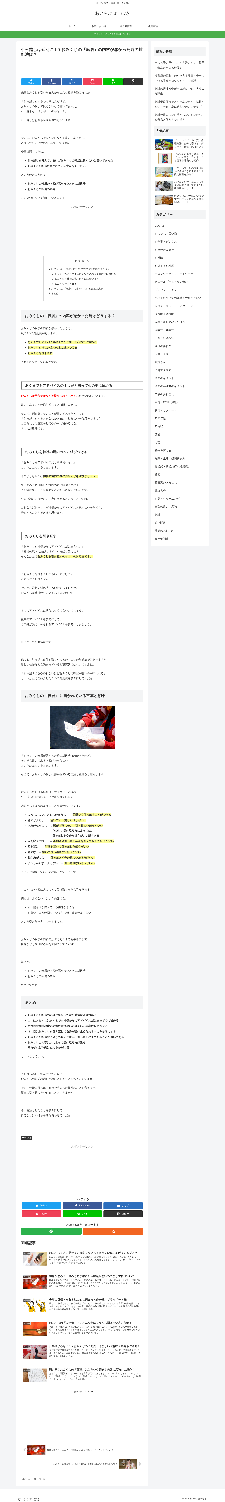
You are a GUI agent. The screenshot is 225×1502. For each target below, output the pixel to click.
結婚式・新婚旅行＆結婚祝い (173, 466)
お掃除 (159, 257)
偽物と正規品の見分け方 (170, 322)
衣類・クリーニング (167, 498)
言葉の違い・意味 (166, 506)
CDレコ (159, 225)
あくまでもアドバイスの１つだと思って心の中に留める (85, 273)
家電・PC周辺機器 (166, 402)
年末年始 (27, 1138)
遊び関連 (160, 522)
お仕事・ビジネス (166, 241)
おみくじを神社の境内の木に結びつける (77, 278)
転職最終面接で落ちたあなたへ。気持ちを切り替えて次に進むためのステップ (179, 104)
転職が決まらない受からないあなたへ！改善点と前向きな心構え (179, 117)
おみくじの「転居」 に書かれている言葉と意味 (77, 288)
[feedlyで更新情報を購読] (51, 1231)
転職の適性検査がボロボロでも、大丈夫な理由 (179, 91)
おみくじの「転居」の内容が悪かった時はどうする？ (80, 268)
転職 (157, 514)
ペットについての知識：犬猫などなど (178, 297)
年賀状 (159, 426)
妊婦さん (160, 362)
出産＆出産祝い (164, 338)
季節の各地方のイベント (170, 386)
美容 (157, 474)
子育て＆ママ (163, 370)
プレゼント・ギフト (167, 289)
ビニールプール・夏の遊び (171, 281)
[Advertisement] (82, 66)
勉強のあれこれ (164, 346)
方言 (157, 442)
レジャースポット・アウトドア (174, 306)
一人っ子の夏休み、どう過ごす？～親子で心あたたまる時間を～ (179, 65)
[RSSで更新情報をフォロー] (113, 1231)
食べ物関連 (162, 538)
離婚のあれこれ (164, 530)
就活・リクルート (166, 410)
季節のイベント (164, 378)
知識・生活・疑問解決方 (170, 458)
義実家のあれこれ (166, 482)
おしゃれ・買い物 (166, 233)
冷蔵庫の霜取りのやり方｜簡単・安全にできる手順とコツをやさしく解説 (179, 78)
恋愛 (157, 434)
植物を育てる (163, 450)
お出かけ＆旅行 (164, 249)
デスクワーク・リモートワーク (174, 273)
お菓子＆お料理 (164, 265)
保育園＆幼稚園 (164, 314)
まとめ (54, 293)
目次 (78, 261)
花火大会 (160, 490)
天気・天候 (162, 354)
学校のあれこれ (164, 394)
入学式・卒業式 (164, 330)
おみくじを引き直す (66, 283)
